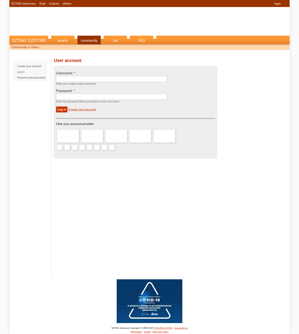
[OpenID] (60, 147)
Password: (65, 91)
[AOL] (116, 136)
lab (115, 40)
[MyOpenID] (140, 136)
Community (19, 47)
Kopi (42, 3)
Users (35, 47)
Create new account (29, 66)
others (67, 3)
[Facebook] (164, 136)
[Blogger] (82, 147)
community (89, 40)
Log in (21, 71)
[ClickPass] (104, 147)
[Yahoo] (92, 136)
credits (147, 332)
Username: (65, 73)
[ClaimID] (97, 147)
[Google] (68, 136)
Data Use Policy (161, 332)
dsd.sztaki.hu (181, 328)
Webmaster (136, 332)
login (277, 3)
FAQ (141, 40)
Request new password (31, 77)
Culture (54, 3)
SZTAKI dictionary (23, 3)
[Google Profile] (112, 147)
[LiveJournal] (67, 147)
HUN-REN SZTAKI (163, 328)
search (63, 40)
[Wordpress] (75, 147)
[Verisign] (89, 147)
